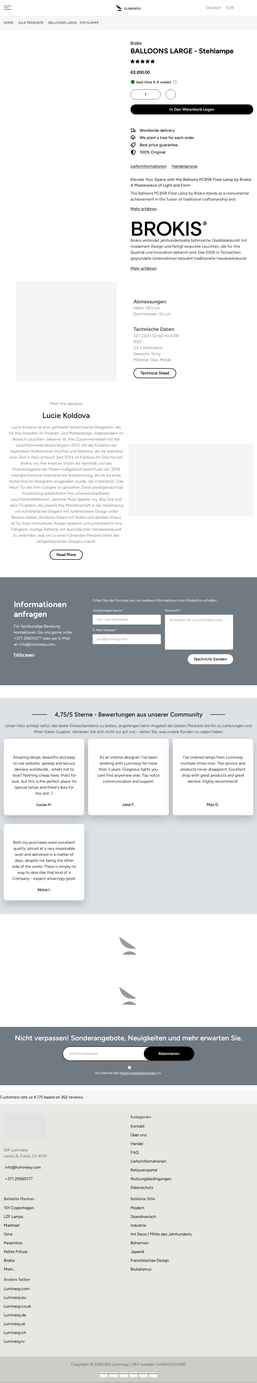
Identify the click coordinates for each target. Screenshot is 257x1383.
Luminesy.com (17, 1288)
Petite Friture (15, 1251)
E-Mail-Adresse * (105, 630)
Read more (66, 554)
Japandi (137, 1251)
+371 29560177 (19, 1178)
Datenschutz (142, 1187)
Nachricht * (173, 610)
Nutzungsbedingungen (138, 1073)
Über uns (138, 1135)
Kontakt (138, 1126)
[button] (143, 61)
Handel (137, 1143)
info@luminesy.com (37, 644)
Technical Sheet (154, 373)
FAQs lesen (24, 654)
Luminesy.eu (15, 1297)
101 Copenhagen (19, 1207)
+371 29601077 (28, 638)
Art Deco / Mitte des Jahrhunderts (161, 1234)
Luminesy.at (14, 1323)
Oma (8, 1234)
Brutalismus (141, 1269)
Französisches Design (150, 1260)
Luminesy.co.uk (17, 1306)
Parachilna (13, 1242)
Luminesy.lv (14, 1341)
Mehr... (9, 1269)
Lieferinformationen (149, 166)
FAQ (135, 1152)
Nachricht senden (210, 659)
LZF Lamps (13, 1216)
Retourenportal (144, 1170)
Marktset (12, 1225)
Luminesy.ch (15, 1332)
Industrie (138, 1225)
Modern (137, 1207)
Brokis (9, 1260)
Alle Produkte (31, 23)
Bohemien (140, 1242)
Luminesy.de (15, 1315)
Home (9, 23)
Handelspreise (185, 166)
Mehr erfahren (144, 208)
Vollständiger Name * (108, 610)
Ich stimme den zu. (128, 1073)
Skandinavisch (143, 1216)
